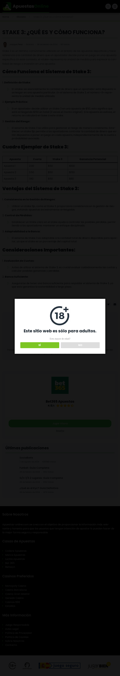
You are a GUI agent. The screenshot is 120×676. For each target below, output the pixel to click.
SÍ (39, 345)
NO (80, 345)
